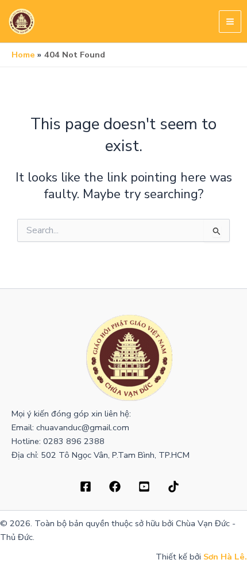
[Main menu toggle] (230, 21)
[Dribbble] (115, 486)
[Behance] (144, 486)
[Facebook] (85, 486)
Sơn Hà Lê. (225, 556)
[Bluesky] (173, 486)
